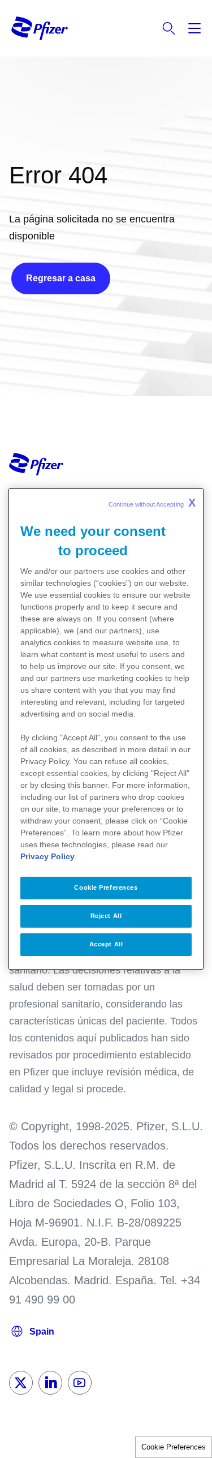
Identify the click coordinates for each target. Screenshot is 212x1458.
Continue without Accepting (152, 502)
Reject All (106, 915)
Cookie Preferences (173, 1447)
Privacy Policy (47, 856)
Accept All (106, 944)
